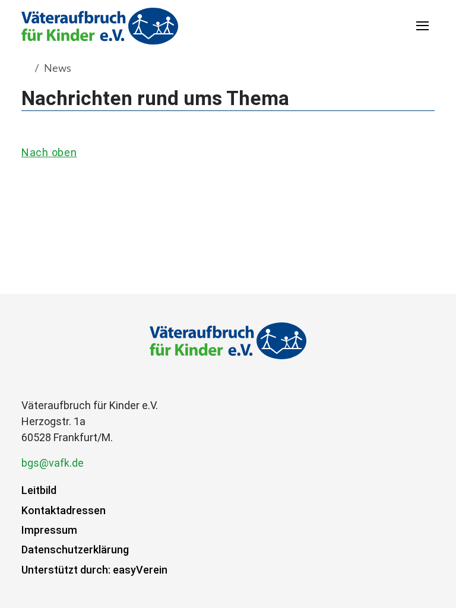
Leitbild (38, 490)
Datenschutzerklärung (75, 549)
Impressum (49, 530)
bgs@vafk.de (52, 463)
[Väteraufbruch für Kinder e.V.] (99, 26)
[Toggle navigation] (423, 25)
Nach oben (49, 152)
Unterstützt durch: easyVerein (94, 569)
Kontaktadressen (63, 510)
